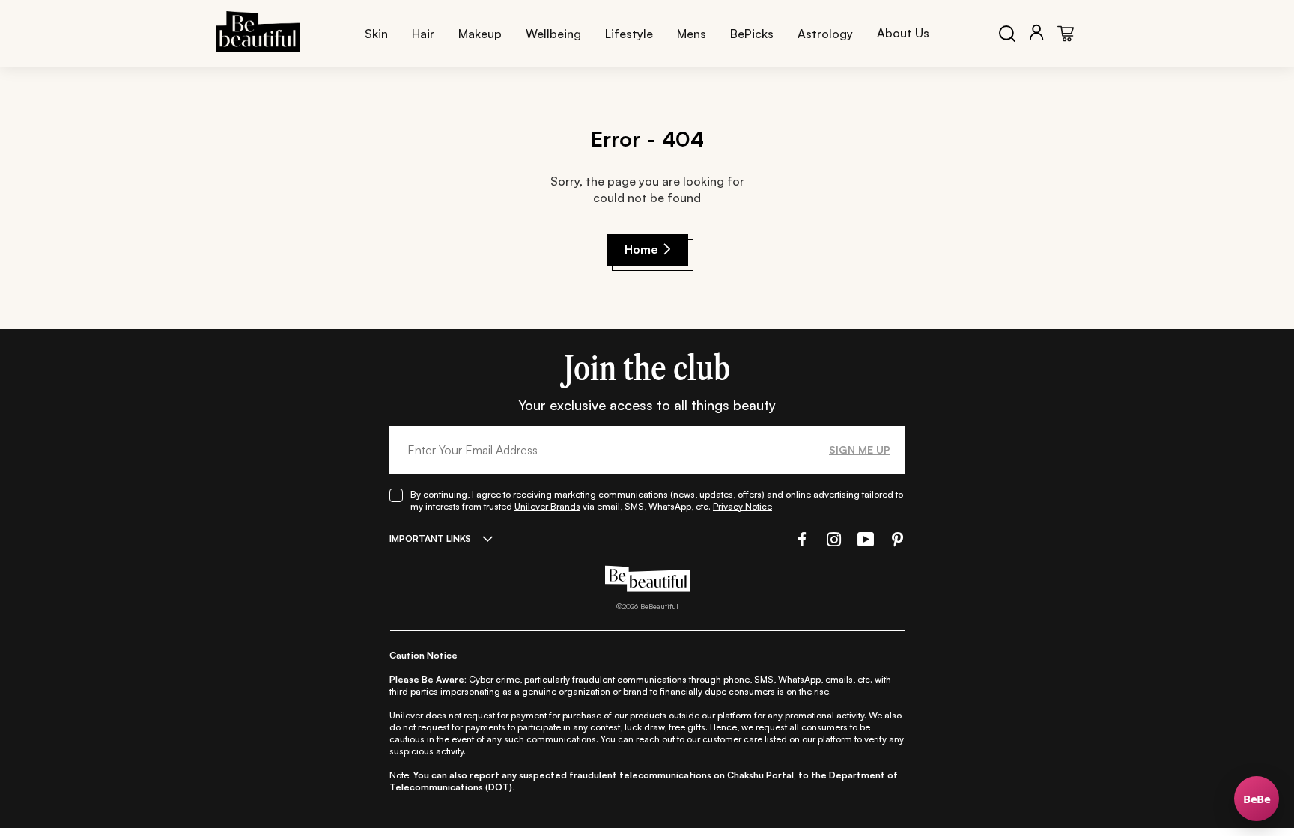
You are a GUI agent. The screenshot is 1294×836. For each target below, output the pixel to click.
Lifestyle (629, 33)
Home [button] (641, 249)
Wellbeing (553, 33)
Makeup (480, 33)
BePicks (752, 33)
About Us (903, 32)
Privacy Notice (742, 506)
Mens (691, 33)
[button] (800, 539)
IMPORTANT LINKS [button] (430, 538)
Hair (423, 33)
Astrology (825, 33)
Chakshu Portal (760, 775)
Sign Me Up (859, 449)
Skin (376, 33)
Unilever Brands (547, 506)
